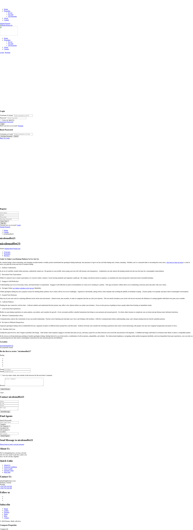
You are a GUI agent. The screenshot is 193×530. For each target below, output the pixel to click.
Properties (7, 11)
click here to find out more (174, 262)
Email (2, 371)
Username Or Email (6, 115)
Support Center (9, 470)
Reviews (7, 255)
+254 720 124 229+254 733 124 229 (6, 487)
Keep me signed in (8, 120)
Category (3, 424)
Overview (7, 252)
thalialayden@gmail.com (12, 248)
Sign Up (3, 223)
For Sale (10, 14)
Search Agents (5, 436)
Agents (6, 232)
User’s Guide (8, 469)
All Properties (12, 16)
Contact (6, 20)
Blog (5, 516)
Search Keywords (5, 420)
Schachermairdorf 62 (6, 346)
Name (2, 369)
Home (6, 9)
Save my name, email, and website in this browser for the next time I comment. (27, 375)
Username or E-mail (6, 134)
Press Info (7, 472)
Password (3, 118)
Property (6, 512)
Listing (6, 510)
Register (7, 52)
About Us (7, 465)
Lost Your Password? (6, 122)
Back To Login (5, 138)
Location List (4, 428)
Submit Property (5, 23)
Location (3, 432)
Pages (6, 514)
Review (2, 385)
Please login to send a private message (12, 444)
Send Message (5, 411)
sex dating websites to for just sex (23, 288)
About (6, 18)
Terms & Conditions (10, 467)
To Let (10, 13)
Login (2, 52)
